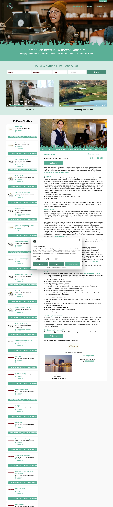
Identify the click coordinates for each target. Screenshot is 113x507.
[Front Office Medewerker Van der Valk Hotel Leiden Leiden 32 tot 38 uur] (22, 271)
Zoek (97, 72)
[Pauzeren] (8, 105)
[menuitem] (103, 1)
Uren (55, 72)
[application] (30, 93)
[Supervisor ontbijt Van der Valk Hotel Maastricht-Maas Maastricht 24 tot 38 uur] (22, 501)
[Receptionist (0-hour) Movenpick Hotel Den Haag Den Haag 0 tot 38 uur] (22, 156)
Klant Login (103, 1)
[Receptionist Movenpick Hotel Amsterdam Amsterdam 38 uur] (22, 140)
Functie (10, 72)
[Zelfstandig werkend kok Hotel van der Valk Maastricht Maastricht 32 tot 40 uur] (22, 255)
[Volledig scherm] (52, 105)
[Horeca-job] (10, 6)
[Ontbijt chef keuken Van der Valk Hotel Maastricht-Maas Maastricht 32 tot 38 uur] (22, 386)
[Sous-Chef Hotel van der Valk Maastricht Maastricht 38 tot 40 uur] (22, 304)
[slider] (25, 105)
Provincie (36, 72)
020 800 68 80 (89, 361)
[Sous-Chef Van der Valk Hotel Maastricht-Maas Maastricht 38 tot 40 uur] (22, 370)
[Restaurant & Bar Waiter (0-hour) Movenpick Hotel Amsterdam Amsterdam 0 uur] (22, 238)
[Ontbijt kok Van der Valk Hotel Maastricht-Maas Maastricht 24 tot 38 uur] (22, 419)
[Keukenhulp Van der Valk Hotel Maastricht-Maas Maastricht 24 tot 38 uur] (22, 436)
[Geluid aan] (49, 105)
